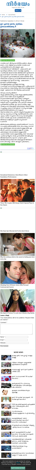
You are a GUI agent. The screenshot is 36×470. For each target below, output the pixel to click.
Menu (17, 10)
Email (2, 340)
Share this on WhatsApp (8, 60)
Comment (3, 323)
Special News (11, 14)
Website (2, 343)
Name (2, 337)
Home (3, 14)
